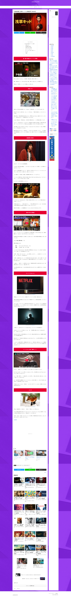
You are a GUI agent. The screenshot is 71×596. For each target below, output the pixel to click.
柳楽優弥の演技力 (28, 46)
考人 (53, 126)
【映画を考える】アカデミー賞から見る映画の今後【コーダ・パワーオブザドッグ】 (41, 457)
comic (52, 49)
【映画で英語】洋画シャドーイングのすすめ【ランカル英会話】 (53, 83)
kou (56, 108)
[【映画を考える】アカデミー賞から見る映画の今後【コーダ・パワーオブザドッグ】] (41, 453)
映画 (25, 465)
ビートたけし (22, 465)
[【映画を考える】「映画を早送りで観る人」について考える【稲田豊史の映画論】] (30, 453)
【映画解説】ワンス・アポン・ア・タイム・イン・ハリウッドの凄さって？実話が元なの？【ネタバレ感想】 (53, 78)
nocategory (53, 56)
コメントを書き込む (30, 585)
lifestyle (52, 52)
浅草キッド (28, 465)
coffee (52, 48)
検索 (50, 10)
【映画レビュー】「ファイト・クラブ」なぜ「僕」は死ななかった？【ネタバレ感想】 (54, 122)
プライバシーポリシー (52, 593)
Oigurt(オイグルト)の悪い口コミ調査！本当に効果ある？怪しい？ (53, 67)
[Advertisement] (30, 36)
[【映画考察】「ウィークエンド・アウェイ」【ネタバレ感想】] (19, 453)
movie (15, 465)
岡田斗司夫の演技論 (29, 47)
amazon (52, 45)
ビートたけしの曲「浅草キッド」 (31, 50)
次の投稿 (15, 419)
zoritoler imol (53, 93)
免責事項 (56, 593)
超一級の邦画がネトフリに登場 (29, 43)
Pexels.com (33, 294)
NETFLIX (19, 465)
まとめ (27, 51)
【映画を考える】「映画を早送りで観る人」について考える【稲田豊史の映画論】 (29, 457)
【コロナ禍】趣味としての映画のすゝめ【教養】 (54, 97)
